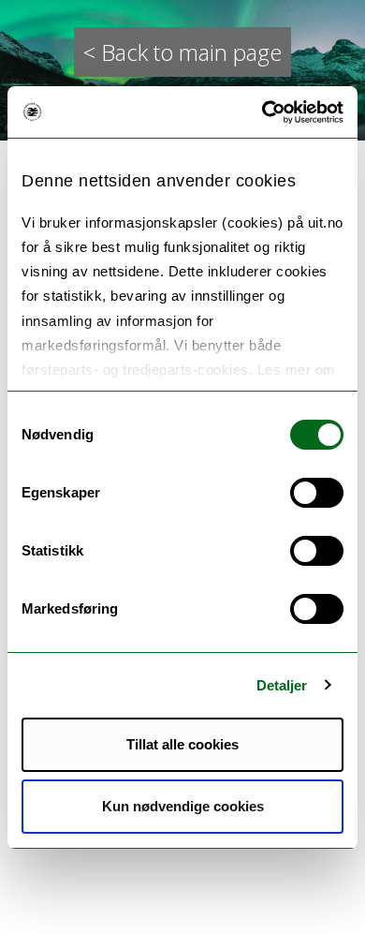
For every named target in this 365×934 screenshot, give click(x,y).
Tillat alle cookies (182, 744)
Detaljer (282, 685)
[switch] (316, 493)
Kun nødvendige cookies (183, 806)
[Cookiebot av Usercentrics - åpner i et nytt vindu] (262, 112)
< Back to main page (182, 52)
